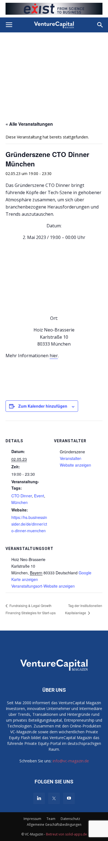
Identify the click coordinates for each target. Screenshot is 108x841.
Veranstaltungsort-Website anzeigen (43, 586)
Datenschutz (70, 818)
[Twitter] (54, 798)
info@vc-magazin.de (71, 760)
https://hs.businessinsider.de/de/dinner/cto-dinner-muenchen (29, 524)
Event (39, 495)
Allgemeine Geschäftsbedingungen (54, 824)
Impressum (32, 818)
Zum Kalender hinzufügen (42, 406)
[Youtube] (68, 798)
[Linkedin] (39, 798)
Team (51, 818)
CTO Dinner (21, 495)
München (19, 502)
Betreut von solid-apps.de (66, 834)
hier (54, 356)
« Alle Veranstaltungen (29, 124)
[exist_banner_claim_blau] (54, 9)
